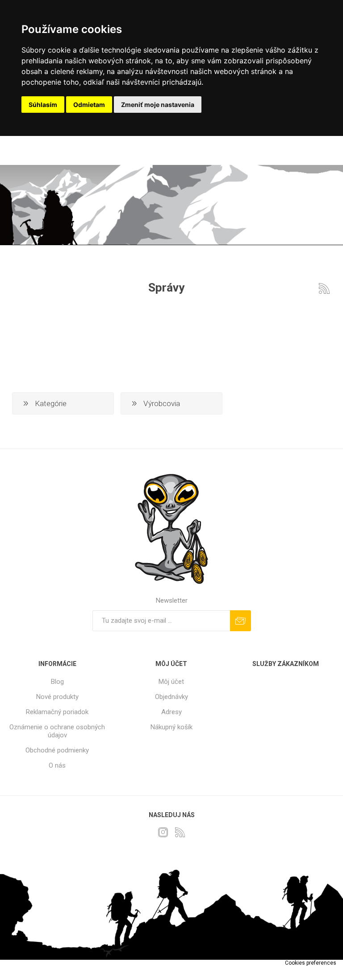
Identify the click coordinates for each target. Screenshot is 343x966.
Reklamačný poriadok (57, 712)
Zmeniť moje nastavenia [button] (157, 104)
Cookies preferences (310, 963)
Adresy (171, 712)
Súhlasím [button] (43, 104)
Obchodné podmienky (57, 750)
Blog (57, 682)
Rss (324, 288)
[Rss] (180, 832)
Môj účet (171, 682)
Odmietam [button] (89, 104)
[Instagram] (163, 832)
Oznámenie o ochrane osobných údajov (57, 731)
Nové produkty (57, 697)
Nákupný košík (171, 727)
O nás (57, 765)
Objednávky (171, 697)
